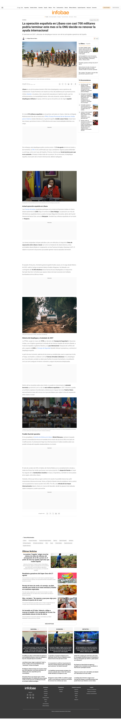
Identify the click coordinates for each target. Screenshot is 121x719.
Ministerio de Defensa (38, 543)
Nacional (89, 7)
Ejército (55, 540)
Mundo (66, 7)
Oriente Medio (58, 543)
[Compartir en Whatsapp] (60, 84)
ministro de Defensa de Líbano (43, 437)
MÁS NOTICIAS (49, 624)
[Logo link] (60, 12)
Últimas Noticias (72, 7)
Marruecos (71, 16)
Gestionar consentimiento (92, 693)
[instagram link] (33, 695)
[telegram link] (30, 698)
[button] (2, 7)
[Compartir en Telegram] (71, 84)
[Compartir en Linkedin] (68, 84)
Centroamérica (60, 7)
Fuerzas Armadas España (45, 540)
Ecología (59, 16)
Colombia (40, 7)
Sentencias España (53, 16)
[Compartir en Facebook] (62, 84)
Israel (51, 543)
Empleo (61, 691)
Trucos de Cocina (64, 16)
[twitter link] (30, 695)
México (50, 7)
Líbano (24, 540)
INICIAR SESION (116, 7)
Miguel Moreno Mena (32, 38)
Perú (54, 7)
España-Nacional (68, 543)
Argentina (26, 7)
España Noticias (26, 545)
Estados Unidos (33, 7)
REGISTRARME (107, 7)
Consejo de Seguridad (44, 348)
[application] (49, 186)
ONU (33, 149)
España (45, 7)
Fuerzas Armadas (30, 209)
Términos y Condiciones (91, 689)
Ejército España (63, 540)
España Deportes (81, 7)
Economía (94, 7)
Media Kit (76, 699)
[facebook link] (28, 695)
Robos (75, 16)
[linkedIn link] (33, 698)
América (45, 689)
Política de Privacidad (91, 691)
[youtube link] (28, 698)
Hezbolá (29, 94)
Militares (71, 540)
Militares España (27, 543)
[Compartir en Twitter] (65, 84)
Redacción (61, 689)
